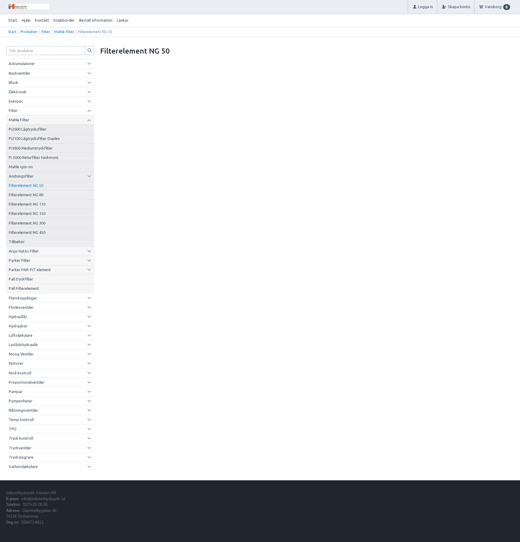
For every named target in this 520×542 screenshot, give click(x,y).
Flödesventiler (21, 307)
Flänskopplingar (23, 298)
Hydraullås (18, 316)
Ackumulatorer (22, 63)
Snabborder (64, 20)
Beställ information (96, 20)
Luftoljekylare (20, 335)
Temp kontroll (21, 419)
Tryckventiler (20, 448)
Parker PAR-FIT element (30, 270)
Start (12, 20)
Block (13, 82)
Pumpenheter (20, 401)
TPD (13, 429)
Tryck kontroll (21, 438)
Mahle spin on (21, 167)
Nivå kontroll (20, 373)
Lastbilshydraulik (23, 344)
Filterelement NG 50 (26, 185)
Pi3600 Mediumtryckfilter (31, 148)
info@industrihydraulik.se (43, 499)
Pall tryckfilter (21, 279)
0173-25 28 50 (35, 504)
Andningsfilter (21, 176)
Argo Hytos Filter (24, 251)
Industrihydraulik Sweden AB (31, 493)
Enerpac (16, 101)
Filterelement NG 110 (27, 204)
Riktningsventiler (23, 410)
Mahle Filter (64, 32)
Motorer (16, 363)
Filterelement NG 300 (27, 223)
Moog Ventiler (21, 354)
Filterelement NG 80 (26, 195)
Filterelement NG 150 (27, 213)
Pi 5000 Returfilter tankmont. (34, 157)
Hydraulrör (18, 326)
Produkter (29, 32)
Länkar (122, 20)
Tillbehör (17, 242)
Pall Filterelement (24, 288)
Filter (46, 32)
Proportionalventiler (27, 382)
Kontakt (42, 20)
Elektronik (17, 92)
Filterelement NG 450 (27, 232)
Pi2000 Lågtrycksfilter (28, 129)
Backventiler (19, 73)
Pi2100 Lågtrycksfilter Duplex (34, 138)
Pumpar (16, 391)
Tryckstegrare (21, 457)
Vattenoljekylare (23, 466)
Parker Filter (19, 260)
